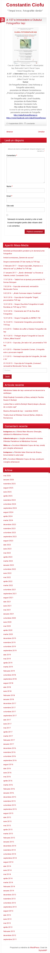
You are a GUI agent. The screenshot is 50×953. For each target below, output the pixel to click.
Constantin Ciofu (25, 4)
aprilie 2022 (7, 581)
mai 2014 (7, 874)
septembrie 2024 (10, 508)
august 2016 (8, 764)
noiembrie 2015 (9, 801)
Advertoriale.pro (10, 438)
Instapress (7, 452)
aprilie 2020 (7, 630)
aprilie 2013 (7, 927)
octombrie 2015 (9, 805)
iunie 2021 (7, 606)
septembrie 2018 (10, 679)
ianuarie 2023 (8, 565)
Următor (41, 132)
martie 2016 (8, 785)
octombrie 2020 (9, 618)
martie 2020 (8, 634)
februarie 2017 (9, 740)
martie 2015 (8, 834)
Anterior (10, 132)
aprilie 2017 (7, 732)
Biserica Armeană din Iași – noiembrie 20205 (20, 411)
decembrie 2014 (9, 846)
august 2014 (8, 862)
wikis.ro (6, 445)
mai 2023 (7, 553)
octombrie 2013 (9, 903)
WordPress (34, 947)
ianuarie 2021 (8, 614)
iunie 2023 (7, 549)
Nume (10, 186)
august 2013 (8, 911)
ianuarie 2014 (8, 891)
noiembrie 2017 (9, 708)
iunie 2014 (7, 870)
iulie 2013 (7, 915)
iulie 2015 (7, 817)
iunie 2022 (7, 573)
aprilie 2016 (7, 781)
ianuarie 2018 (8, 699)
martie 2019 (8, 667)
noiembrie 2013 (9, 899)
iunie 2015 (7, 821)
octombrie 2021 (9, 590)
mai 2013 (7, 923)
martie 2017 (8, 736)
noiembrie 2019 (9, 642)
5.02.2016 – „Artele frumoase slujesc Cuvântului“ (22, 293)
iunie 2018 (7, 691)
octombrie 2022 (9, 569)
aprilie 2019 (7, 663)
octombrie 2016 (9, 756)
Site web (10, 206)
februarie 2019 (9, 671)
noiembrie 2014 (9, 850)
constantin (31, 123)
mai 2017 (7, 728)
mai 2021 (7, 610)
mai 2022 (7, 577)
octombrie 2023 (9, 533)
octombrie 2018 (9, 675)
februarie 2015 (9, 838)
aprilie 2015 (7, 830)
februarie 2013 (9, 931)
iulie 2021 (7, 602)
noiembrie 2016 (9, 752)
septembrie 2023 (10, 537)
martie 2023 (8, 561)
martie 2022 (8, 585)
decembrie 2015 (9, 797)
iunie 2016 (7, 773)
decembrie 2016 (9, 748)
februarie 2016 (9, 789)
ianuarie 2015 (8, 842)
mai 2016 (7, 777)
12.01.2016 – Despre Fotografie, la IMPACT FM (21, 318)
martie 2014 (8, 882)
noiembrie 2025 (9, 484)
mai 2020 (7, 626)
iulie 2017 (7, 720)
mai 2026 (7, 476)
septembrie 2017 (10, 716)
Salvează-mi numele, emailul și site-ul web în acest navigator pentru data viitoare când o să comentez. (24, 222)
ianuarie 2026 (8, 480)
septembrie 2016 (10, 760)
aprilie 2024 (7, 516)
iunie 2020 (7, 622)
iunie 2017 (7, 724)
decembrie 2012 (9, 935)
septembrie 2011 (10, 939)
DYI (4, 459)
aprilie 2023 (7, 557)
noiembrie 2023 (9, 528)
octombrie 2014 (9, 854)
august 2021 (8, 598)
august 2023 (8, 541)
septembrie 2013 (10, 907)
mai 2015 (7, 826)
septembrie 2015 (10, 809)
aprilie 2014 (7, 878)
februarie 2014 (9, 886)
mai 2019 (7, 659)
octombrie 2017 (9, 712)
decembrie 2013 (9, 895)
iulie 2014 (7, 866)
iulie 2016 (7, 768)
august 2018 (8, 683)
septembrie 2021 (10, 594)
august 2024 (8, 512)
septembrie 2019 (10, 651)
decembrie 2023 (9, 524)
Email (9, 196)
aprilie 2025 (7, 496)
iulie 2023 (7, 545)
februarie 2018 (9, 695)
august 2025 (8, 488)
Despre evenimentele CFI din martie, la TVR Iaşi (21, 262)
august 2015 (8, 813)
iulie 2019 (7, 655)
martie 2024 (8, 520)
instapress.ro (9, 432)
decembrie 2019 (9, 638)
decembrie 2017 (9, 703)
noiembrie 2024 (9, 500)
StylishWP (43, 950)
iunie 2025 (7, 492)
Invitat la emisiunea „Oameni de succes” (18, 258)
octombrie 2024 (9, 504)
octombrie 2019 (9, 646)
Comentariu (12, 155)
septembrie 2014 (10, 858)
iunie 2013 (7, 919)
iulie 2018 (7, 687)
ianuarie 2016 (8, 793)
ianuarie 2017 (8, 744)
